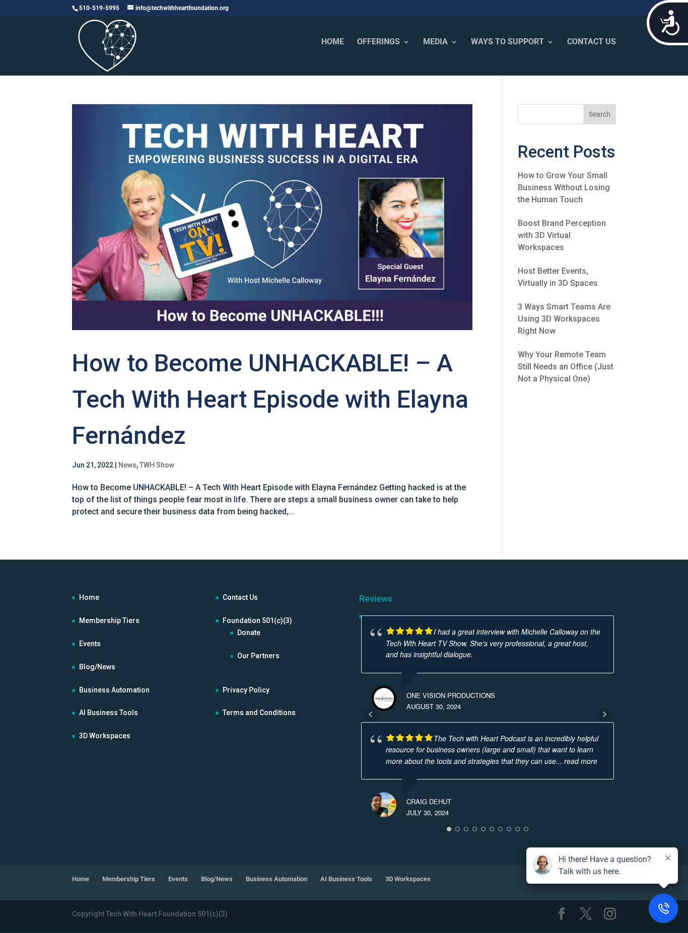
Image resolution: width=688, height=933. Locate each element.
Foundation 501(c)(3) (257, 620)
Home (89, 597)
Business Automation (114, 690)
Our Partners (258, 656)
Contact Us (240, 597)
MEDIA (435, 42)
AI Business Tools (108, 713)
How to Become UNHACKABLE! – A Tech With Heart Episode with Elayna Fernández (270, 399)
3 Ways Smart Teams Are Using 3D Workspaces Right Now (564, 319)
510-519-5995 (99, 8)
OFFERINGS (378, 42)
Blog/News (97, 667)
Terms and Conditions (259, 713)
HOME (332, 42)
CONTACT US (591, 42)
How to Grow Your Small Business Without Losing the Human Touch (564, 187)
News (127, 465)
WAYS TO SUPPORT (507, 42)
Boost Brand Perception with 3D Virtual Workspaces (562, 235)
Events (90, 644)
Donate (248, 633)
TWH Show (157, 465)
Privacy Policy (246, 690)
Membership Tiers (109, 620)
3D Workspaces (104, 736)
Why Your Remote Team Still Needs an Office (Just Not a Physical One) (565, 366)
